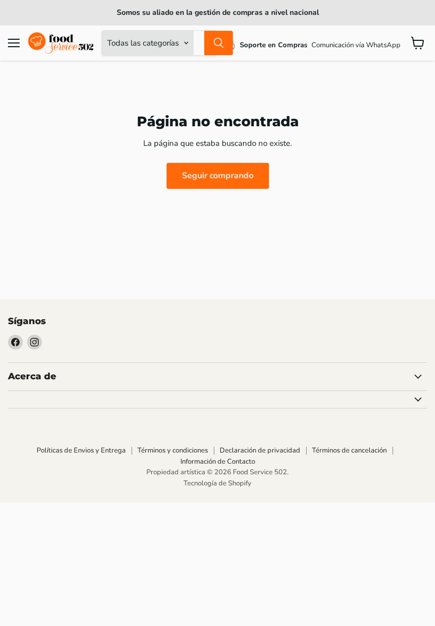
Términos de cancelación (349, 450)
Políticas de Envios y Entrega (81, 450)
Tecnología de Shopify (217, 483)
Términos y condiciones (172, 450)
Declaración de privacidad (260, 450)
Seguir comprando (218, 175)
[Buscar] (218, 43)
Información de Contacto (217, 461)
